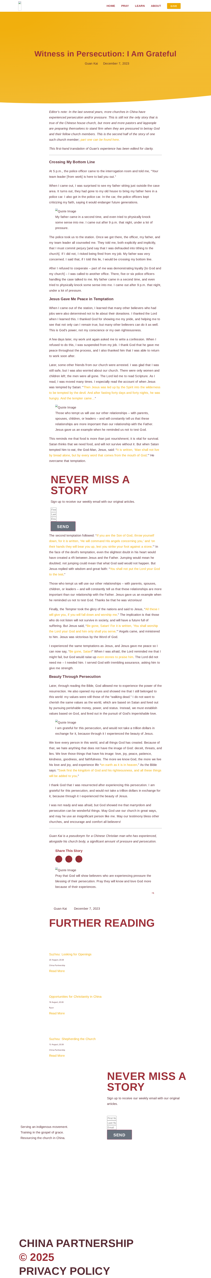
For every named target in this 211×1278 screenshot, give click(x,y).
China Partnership (76, 1243)
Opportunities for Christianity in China (75, 996)
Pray (125, 5)
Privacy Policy (64, 1271)
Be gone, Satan (80, 651)
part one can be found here (100, 139)
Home (111, 5)
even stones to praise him (115, 657)
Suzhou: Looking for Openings (70, 954)
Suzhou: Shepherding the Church (72, 1039)
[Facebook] (22, 1152)
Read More (57, 971)
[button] (58, 859)
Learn (140, 5)
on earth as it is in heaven (119, 764)
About (156, 5)
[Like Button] (148, 893)
